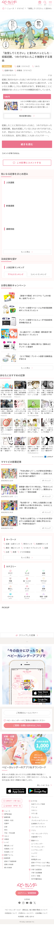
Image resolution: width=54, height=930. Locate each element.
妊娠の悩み (9, 70)
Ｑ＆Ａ (6, 836)
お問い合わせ (29, 916)
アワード (34, 807)
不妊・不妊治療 (9, 833)
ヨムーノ (34, 856)
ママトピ (20, 8)
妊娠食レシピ (8, 849)
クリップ (47, 480)
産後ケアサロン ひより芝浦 (40, 866)
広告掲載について (41, 913)
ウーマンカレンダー (38, 847)
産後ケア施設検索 (10, 861)
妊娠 (46, 548)
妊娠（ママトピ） (24, 66)
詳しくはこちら (43, 785)
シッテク (34, 853)
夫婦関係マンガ (42, 544)
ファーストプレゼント (38, 827)
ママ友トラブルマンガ (32, 548)
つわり (37, 66)
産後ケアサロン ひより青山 (40, 862)
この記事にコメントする (29, 162)
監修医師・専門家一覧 (13, 806)
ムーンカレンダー (37, 844)
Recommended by (38, 457)
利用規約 (21, 916)
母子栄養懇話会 (36, 879)
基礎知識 (7, 817)
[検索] (45, 3)
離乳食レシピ (8, 845)
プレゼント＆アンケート (39, 820)
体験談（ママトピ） (25, 70)
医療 (14, 552)
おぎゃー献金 (35, 876)
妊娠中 (6, 823)
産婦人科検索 (8, 864)
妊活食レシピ (8, 852)
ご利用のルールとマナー (27, 712)
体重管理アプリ (36, 837)
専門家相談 (8, 814)
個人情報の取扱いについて (38, 910)
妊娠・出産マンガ (13, 544)
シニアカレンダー (37, 850)
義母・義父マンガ (13, 548)
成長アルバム (8, 855)
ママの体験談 (25, 552)
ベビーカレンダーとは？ (13, 910)
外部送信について (11, 913)
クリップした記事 (27, 635)
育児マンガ (27, 544)
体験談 (6, 839)
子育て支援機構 (36, 873)
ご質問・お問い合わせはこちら (27, 725)
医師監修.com (36, 859)
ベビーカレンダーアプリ (39, 833)
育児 (5, 830)
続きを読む (27, 144)
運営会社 (25, 910)
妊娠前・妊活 (8, 820)
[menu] (50, 3)
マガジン (34, 810)
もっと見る (25, 252)
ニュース (10, 8)
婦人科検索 (8, 867)
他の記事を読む (25, 116)
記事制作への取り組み (13, 801)
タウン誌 (34, 813)
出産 (7, 552)
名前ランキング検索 (38, 804)
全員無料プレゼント (38, 823)
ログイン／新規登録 (27, 892)
